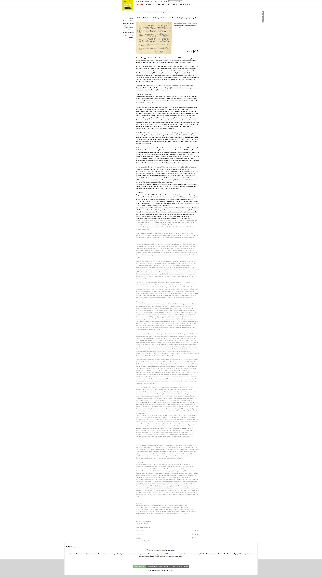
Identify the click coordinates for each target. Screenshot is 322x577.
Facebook (157, 1)
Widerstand (130, 29)
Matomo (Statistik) (169, 550)
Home (137, 1)
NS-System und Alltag (128, 20)
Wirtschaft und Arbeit (128, 32)
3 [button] (192, 51)
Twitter (151, 1)
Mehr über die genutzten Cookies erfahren (161, 570)
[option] (167, 38)
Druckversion (164, 1)
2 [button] (189, 51)
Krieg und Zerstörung (128, 35)
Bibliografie (184, 4)
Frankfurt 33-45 (139, 12)
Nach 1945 (130, 37)
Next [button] (198, 51)
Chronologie (164, 4)
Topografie (151, 4)
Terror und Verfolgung (128, 23)
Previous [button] (194, 51)
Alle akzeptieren (139, 566)
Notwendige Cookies (154, 550)
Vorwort (142, 1)
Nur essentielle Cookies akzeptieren (158, 566)
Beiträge (140, 4)
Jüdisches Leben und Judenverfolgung (157, 12)
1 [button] (187, 51)
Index (174, 4)
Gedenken (130, 40)
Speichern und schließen (180, 566)
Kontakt (147, 1)
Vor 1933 (131, 18)
